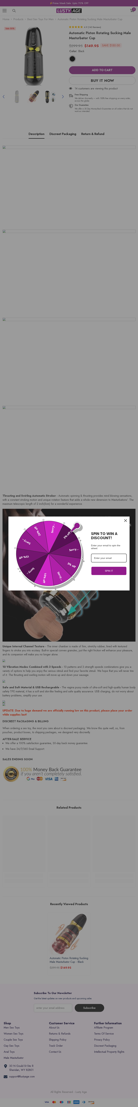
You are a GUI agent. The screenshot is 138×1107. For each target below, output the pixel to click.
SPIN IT (109, 570)
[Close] (126, 521)
